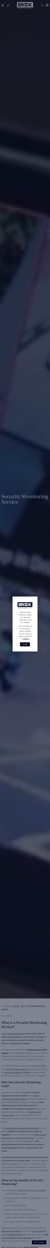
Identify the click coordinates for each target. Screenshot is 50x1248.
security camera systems (16, 1069)
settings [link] (26, 638)
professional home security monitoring (22, 1128)
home (35, 1095)
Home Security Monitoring (12, 1033)
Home (16, 1006)
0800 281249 (8, 5)
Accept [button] (25, 644)
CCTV (43, 1065)
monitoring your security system (32, 1190)
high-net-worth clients (10, 1231)
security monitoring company (17, 1072)
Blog (23, 1006)
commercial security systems (14, 1099)
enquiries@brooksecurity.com (2, 5)
